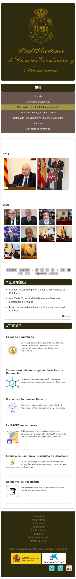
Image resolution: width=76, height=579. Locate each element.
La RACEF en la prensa (21, 425)
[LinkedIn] (52, 571)
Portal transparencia (38, 537)
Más (68, 316)
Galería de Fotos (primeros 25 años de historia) (38, 118)
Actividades (38, 523)
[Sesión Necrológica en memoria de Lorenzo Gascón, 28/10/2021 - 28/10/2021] (47, 241)
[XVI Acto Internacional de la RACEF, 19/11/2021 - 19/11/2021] (12, 224)
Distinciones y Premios (38, 129)
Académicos (38, 519)
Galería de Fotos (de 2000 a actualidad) (38, 107)
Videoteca (38, 123)
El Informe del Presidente (23, 481)
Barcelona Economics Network (26, 399)
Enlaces (38, 533)
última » (53, 273)
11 (69, 270)
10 (62, 270)
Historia (38, 96)
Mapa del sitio (38, 540)
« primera (11, 270)
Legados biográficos (20, 336)
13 (27, 273)
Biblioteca (38, 526)
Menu (38, 88)
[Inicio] (38, 23)
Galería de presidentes (38, 101)
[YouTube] (69, 571)
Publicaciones (38, 530)
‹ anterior (24, 270)
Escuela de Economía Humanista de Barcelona (37, 455)
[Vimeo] (60, 571)
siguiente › (41, 273)
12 (21, 273)
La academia (38, 516)
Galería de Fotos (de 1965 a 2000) (38, 112)
